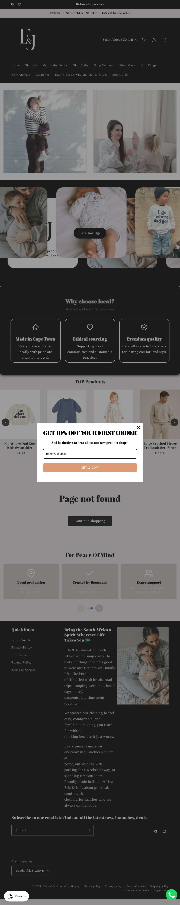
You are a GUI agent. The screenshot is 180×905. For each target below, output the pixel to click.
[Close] (138, 427)
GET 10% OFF (90, 467)
